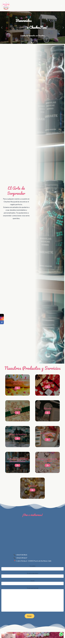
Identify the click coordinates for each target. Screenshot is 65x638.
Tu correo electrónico (32, 573)
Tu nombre (32, 566)
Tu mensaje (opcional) (32, 588)
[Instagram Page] (2, 318)
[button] (1, 27)
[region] (32, 27)
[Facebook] (2, 322)
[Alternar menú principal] (61, 5)
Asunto (33, 580)
